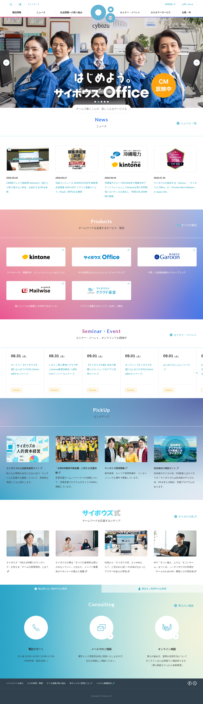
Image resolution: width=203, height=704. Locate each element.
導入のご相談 (185, 605)
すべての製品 (189, 225)
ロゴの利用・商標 (35, 683)
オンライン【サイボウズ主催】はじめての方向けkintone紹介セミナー (25, 369)
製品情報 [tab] (16, 12)
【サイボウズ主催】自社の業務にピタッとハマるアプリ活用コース (101, 369)
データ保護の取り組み (56, 683)
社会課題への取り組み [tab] (71, 12)
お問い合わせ (187, 4)
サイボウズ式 (186, 516)
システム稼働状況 (104, 683)
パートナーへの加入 (14, 683)
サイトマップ (33, 4)
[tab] (51, 589)
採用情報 (169, 4)
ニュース (40, 12)
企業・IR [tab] (186, 12)
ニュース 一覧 (189, 123)
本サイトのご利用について (81, 683)
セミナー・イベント (130, 12)
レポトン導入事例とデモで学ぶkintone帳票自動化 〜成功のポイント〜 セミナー (63, 369)
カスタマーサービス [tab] (161, 12)
